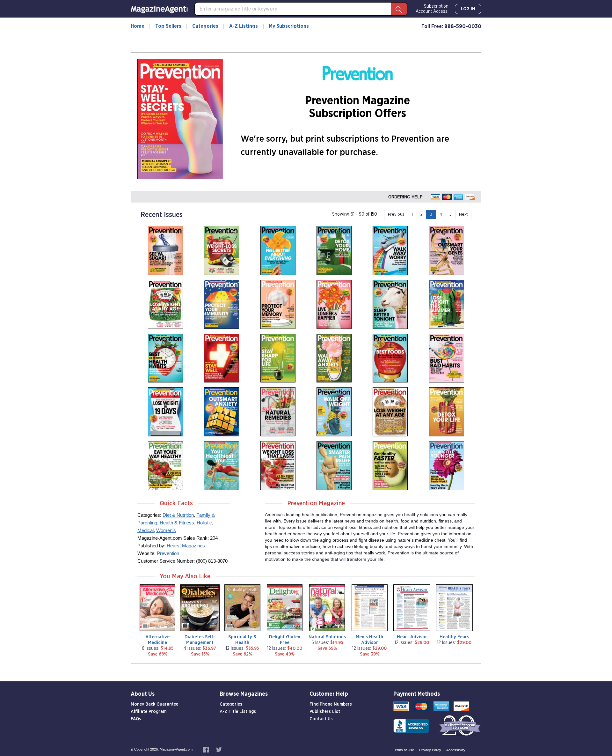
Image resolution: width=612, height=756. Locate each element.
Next (463, 214)
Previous (396, 214)
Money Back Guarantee (154, 704)
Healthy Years (454, 636)
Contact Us (321, 719)
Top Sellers (168, 26)
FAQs (136, 719)
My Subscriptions (289, 26)
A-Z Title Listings (238, 711)
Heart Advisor (412, 636)
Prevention (168, 553)
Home (137, 26)
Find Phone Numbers (331, 704)
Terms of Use (403, 750)
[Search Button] (399, 9)
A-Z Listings (243, 26)
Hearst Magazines (186, 545)
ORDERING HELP (405, 197)
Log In (468, 9)
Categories (205, 26)
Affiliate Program (148, 711)
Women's (166, 530)
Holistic (204, 522)
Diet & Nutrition (178, 515)
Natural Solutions (327, 636)
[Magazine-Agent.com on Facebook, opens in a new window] (206, 749)
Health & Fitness (177, 522)
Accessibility (455, 750)
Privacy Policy (430, 750)
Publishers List (325, 711)
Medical (145, 530)
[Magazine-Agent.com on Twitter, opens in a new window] (219, 749)
